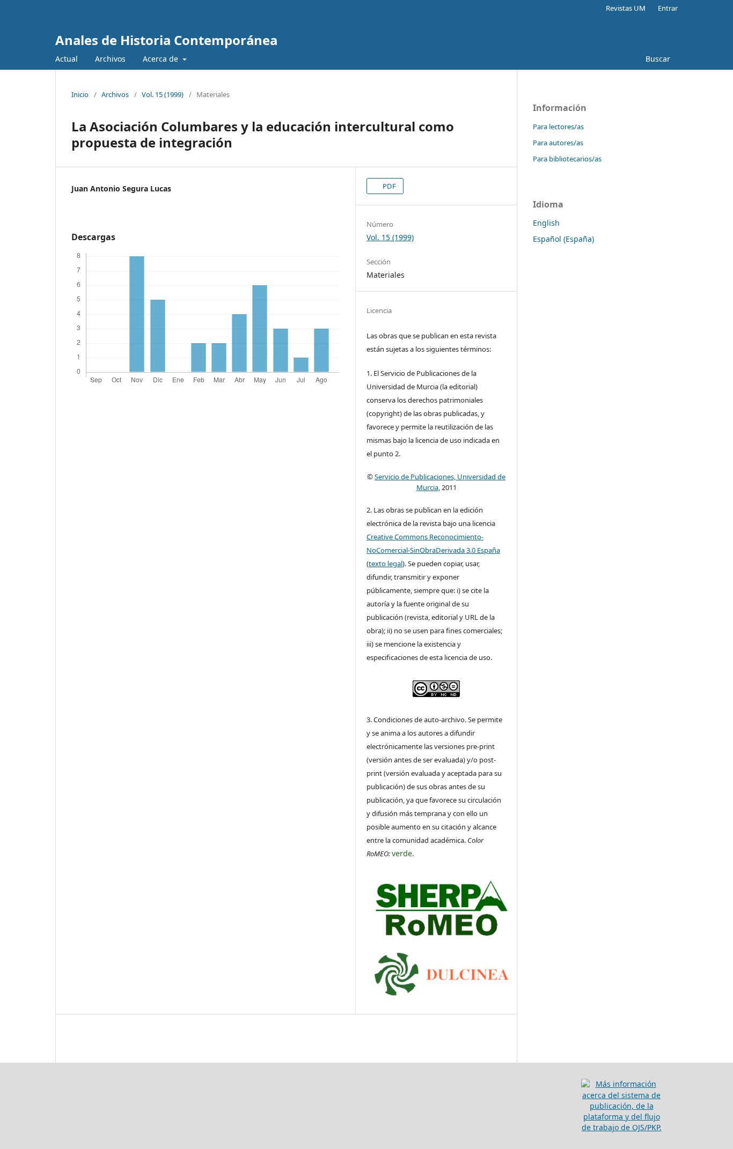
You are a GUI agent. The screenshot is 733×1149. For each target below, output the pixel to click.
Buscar (656, 59)
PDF (388, 186)
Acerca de (161, 59)
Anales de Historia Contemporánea (166, 40)
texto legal (385, 563)
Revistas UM (626, 8)
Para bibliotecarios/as (567, 159)
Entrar (668, 8)
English (546, 223)
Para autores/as (558, 142)
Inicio (80, 94)
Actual (66, 59)
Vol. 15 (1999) (163, 94)
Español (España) (563, 239)
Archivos (110, 59)
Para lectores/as (558, 126)
